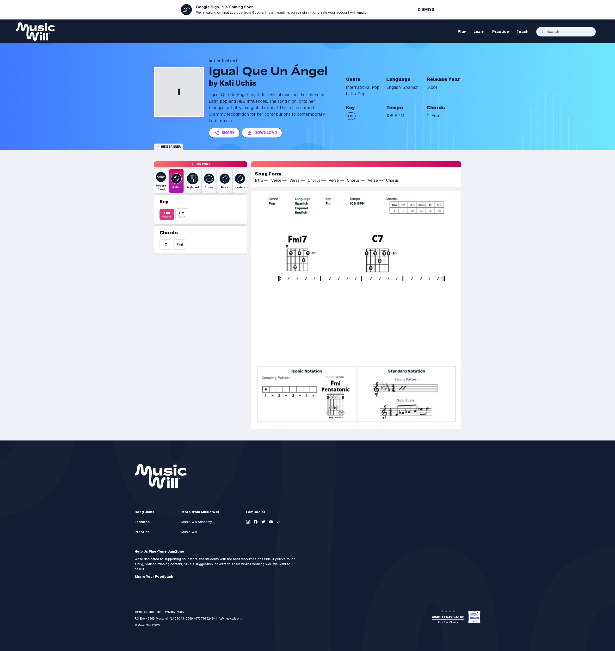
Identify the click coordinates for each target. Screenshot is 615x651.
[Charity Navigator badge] (474, 617)
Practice (142, 532)
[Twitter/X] (263, 522)
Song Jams (144, 512)
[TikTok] (279, 522)
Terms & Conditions (148, 612)
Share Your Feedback (154, 577)
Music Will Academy (196, 522)
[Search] (541, 32)
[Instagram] (248, 522)
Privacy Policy (174, 612)
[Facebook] (256, 522)
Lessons (142, 522)
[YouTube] (271, 522)
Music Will (189, 532)
